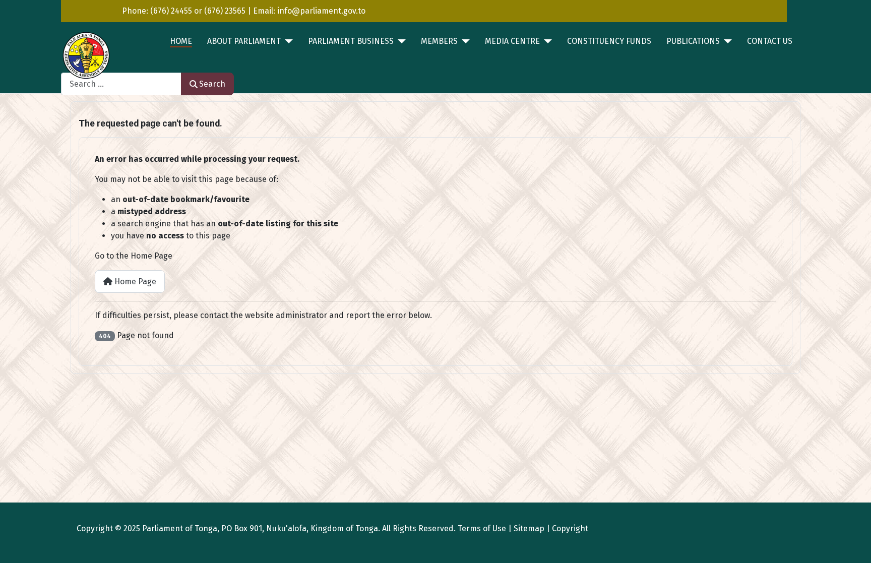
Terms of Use (482, 528)
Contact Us (769, 41)
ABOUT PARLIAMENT (244, 41)
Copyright (570, 528)
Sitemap (529, 528)
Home (181, 41)
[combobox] (121, 84)
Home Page (134, 281)
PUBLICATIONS (693, 41)
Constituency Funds (609, 41)
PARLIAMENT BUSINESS (351, 41)
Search (212, 84)
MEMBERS (439, 41)
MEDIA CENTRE (512, 41)
